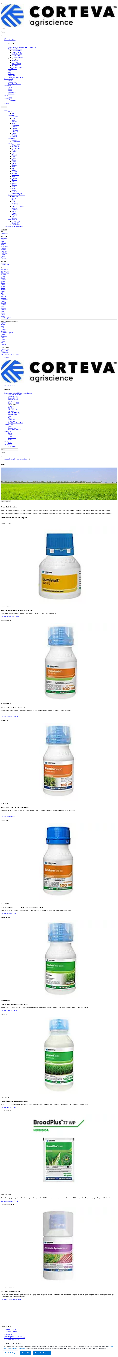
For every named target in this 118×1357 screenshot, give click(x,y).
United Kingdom (17, 193)
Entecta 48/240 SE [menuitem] (17, 57)
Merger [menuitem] (10, 87)
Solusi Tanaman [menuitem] (12, 69)
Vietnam (14, 136)
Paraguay (14, 214)
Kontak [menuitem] (6, 103)
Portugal (14, 178)
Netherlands (15, 175)
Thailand (14, 135)
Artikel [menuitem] (10, 97)
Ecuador (14, 208)
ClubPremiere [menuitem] (12, 100)
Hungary (14, 165)
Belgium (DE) (16, 148)
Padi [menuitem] (9, 70)
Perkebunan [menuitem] (11, 75)
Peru (13, 216)
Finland (14, 158)
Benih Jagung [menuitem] (12, 59)
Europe (10, 143)
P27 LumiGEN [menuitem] (16, 64)
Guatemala (15, 210)
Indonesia (4, 107)
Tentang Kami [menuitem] (8, 79)
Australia (14, 140)
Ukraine (14, 191)
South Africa (15, 113)
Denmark (14, 155)
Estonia (14, 156)
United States (16, 224)
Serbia (13, 181)
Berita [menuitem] (6, 95)
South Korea (15, 131)
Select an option (5, 501)
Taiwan (14, 133)
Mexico (14, 211)
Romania (14, 180)
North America (12, 219)
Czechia (14, 153)
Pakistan (14, 128)
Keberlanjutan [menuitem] (12, 82)
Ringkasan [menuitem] (15, 60)
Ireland (14, 166)
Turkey (14, 190)
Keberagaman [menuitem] (12, 92)
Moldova (14, 173)
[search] (1, 35)
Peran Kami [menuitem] (7, 85)
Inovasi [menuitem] (10, 80)
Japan (13, 123)
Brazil (13, 200)
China (13, 118)
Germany (14, 161)
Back (5, 38)
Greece (14, 163)
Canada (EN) (16, 221)
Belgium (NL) (16, 146)
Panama (14, 213)
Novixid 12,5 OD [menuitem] (17, 54)
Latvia (13, 170)
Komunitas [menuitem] (11, 94)
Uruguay (14, 218)
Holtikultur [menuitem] (11, 74)
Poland (14, 176)
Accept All (25, 1353)
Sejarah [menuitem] (10, 90)
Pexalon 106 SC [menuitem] (16, 52)
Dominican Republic (18, 206)
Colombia (15, 203)
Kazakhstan (15, 125)
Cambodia (15, 117)
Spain (13, 186)
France (14, 160)
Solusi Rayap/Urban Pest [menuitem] (15, 77)
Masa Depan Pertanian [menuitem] (14, 84)
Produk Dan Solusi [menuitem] (9, 40)
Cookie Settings (10, 1353)
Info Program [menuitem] (8, 99)
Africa (10, 112)
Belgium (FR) (16, 145)
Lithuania (14, 171)
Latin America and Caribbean (16, 195)
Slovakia (14, 183)
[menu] (1, 3)
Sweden (14, 188)
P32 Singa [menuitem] (15, 65)
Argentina (15, 196)
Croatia (14, 151)
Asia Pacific (11, 115)
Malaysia (14, 126)
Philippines (15, 130)
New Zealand (16, 141)
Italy (13, 168)
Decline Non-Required (42, 1353)
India (13, 120)
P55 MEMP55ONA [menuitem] (18, 67)
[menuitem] (22, 47)
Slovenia (14, 185)
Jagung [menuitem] (10, 72)
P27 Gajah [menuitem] (15, 62)
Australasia (11, 138)
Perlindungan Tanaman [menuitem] (15, 49)
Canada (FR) (15, 223)
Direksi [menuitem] (10, 89)
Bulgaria (14, 150)
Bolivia (14, 198)
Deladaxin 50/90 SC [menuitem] (18, 50)
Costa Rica (15, 205)
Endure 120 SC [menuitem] (16, 55)
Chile (13, 201)
